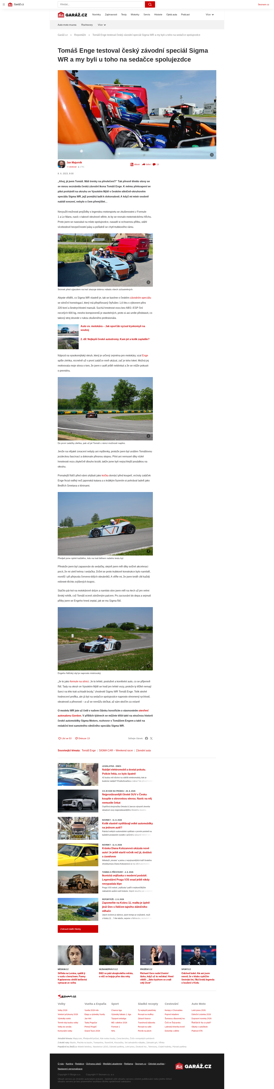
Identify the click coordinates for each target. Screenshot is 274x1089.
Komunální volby (65, 1031)
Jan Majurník (74, 162)
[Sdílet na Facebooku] (146, 738)
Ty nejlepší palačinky (147, 1010)
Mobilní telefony (84, 1047)
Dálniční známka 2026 (201, 1014)
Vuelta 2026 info (92, 1010)
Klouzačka (118, 1043)
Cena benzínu (123, 1038)
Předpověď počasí (91, 1038)
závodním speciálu (140, 297)
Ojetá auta (171, 14)
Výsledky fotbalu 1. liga (121, 1014)
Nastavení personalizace (70, 1068)
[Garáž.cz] (72, 15)
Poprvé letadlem (172, 1014)
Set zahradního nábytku (135, 1043)
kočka (105, 475)
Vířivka (161, 1043)
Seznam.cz (263, 4)
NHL (113, 1031)
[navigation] (3, 4)
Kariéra (69, 1063)
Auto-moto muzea (67, 24)
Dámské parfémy (116, 1047)
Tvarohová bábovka (146, 1023)
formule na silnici (79, 681)
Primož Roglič (91, 1027)
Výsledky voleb (64, 1018)
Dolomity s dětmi (172, 1031)
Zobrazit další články (70, 929)
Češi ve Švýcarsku (173, 1023)
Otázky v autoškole (200, 1027)
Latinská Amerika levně (175, 1027)
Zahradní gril (151, 1043)
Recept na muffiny (145, 1014)
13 (158, 164)
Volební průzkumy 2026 (68, 1014)
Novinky (96, 14)
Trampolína (98, 1043)
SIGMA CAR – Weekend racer (116, 750)
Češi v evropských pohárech (142, 1038)
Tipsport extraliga (118, 1018)
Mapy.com (77, 1038)
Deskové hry (141, 1047)
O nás (61, 1063)
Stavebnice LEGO (100, 1047)
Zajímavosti (111, 14)
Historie (158, 14)
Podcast (185, 14)
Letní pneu (129, 1047)
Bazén (73, 1043)
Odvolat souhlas (156, 1063)
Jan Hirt (88, 1018)
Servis (147, 14)
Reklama (128, 1063)
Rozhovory (87, 24)
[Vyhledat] (150, 4)
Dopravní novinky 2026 (202, 1018)
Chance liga (116, 1010)
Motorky (135, 14)
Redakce (79, 1063)
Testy (124, 14)
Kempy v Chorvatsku (174, 1010)
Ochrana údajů (93, 1063)
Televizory (152, 1047)
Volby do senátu (65, 1027)
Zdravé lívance (144, 1018)
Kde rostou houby (107, 1038)
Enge (145, 355)
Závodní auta (143, 750)
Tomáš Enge (89, 750)
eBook (137, 164)
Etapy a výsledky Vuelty (95, 1014)
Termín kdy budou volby (68, 1023)
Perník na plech (144, 1031)
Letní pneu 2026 (199, 1010)
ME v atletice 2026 (119, 1023)
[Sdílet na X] (151, 738)
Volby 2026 (62, 1010)
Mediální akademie (112, 1063)
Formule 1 (115, 1027)
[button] (137, 114)
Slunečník (108, 1043)
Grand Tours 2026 (92, 1031)
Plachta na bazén (84, 1043)
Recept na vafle (144, 1027)
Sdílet (148, 164)
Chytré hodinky (164, 1047)
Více (208, 14)
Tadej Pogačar (91, 1023)
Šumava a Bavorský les (175, 1018)
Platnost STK (197, 1031)
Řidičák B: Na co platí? (201, 1023)
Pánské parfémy (179, 1047)
